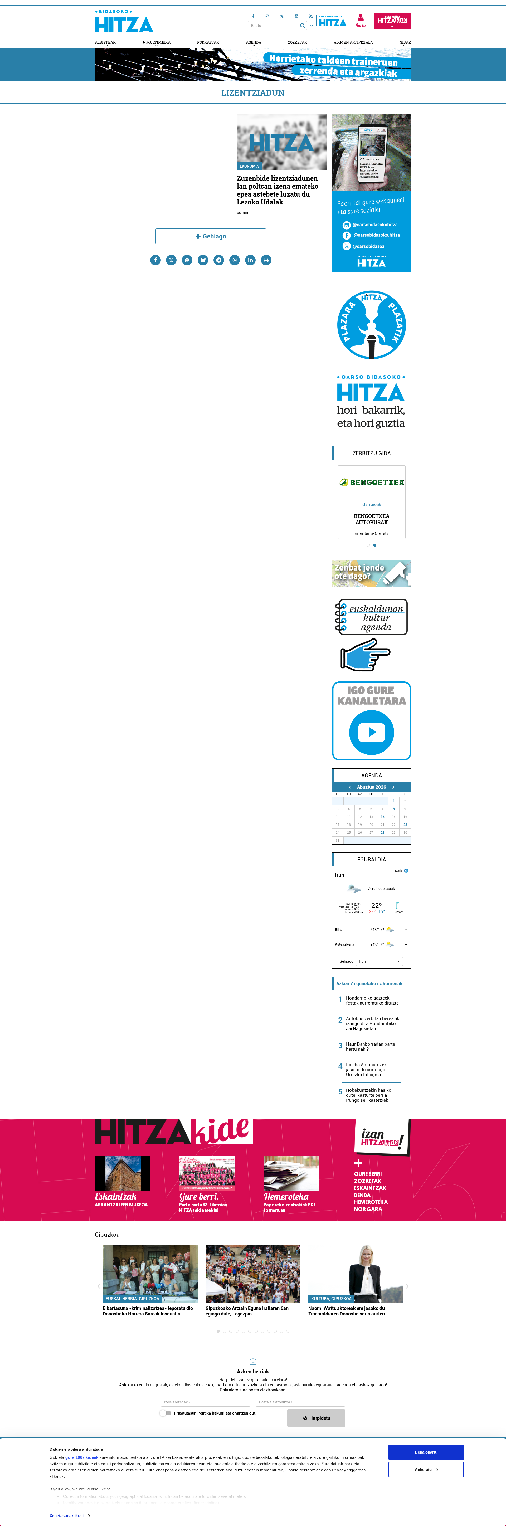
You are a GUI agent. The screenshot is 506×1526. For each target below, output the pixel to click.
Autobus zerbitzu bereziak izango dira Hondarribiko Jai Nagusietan (372, 1023)
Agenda (253, 42)
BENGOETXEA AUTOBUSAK (372, 519)
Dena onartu (426, 1452)
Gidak (405, 42)
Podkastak (208, 42)
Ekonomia (249, 166)
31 (385, 801)
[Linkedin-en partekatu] (250, 260)
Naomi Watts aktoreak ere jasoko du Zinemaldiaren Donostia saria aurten (346, 1311)
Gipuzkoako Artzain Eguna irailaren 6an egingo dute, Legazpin (247, 1311)
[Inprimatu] (266, 260)
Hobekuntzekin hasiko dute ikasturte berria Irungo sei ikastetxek (368, 1095)
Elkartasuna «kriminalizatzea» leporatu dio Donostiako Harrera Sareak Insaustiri (148, 1311)
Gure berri (368, 1174)
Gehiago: (347, 961)
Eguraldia (371, 859)
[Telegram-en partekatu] (218, 260)
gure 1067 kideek (81, 1457)
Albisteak (105, 42)
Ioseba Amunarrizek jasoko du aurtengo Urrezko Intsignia (366, 1069)
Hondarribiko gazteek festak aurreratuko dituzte (372, 1000)
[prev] (350, 787)
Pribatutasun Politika (192, 1413)
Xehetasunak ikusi (67, 1515)
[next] (393, 787)
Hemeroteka (371, 1202)
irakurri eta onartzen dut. (215, 1413)
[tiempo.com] (406, 870)
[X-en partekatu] (171, 260)
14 (383, 817)
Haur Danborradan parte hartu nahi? (370, 1046)
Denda (362, 1195)
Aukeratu (423, 1469)
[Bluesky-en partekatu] (203, 260)
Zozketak (297, 42)
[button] (379, 961)
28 (383, 833)
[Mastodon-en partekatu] (187, 260)
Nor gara (368, 1209)
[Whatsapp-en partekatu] (234, 260)
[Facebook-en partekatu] (155, 260)
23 (405, 825)
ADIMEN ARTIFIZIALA (353, 42)
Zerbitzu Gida (372, 453)
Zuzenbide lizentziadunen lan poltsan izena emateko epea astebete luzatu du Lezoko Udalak (277, 190)
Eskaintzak (370, 1188)
